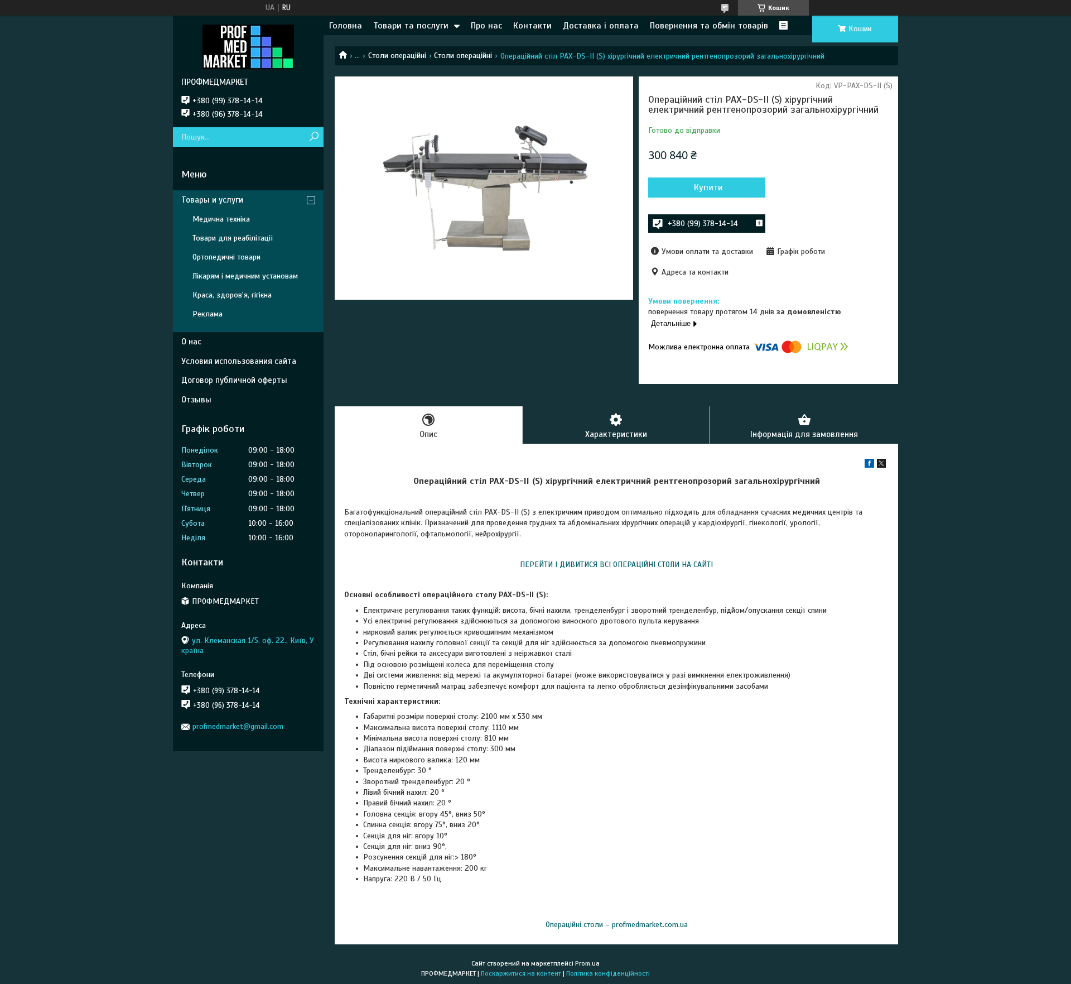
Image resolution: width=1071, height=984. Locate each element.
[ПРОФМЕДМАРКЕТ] (248, 46)
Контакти (532, 25)
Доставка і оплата (601, 25)
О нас (191, 342)
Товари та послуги (410, 25)
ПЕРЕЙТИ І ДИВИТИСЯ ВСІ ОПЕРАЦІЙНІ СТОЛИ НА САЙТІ (616, 564)
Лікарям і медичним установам (245, 276)
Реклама (207, 314)
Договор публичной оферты (234, 380)
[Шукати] (314, 137)
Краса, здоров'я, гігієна (232, 295)
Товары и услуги (212, 200)
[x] (881, 465)
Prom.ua (587, 963)
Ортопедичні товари (226, 257)
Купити (708, 187)
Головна (345, 25)
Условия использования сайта (238, 361)
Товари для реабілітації (232, 238)
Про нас (486, 25)
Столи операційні (397, 55)
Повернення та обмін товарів (709, 25)
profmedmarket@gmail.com (237, 726)
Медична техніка (221, 219)
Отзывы (196, 400)
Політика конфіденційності (608, 973)
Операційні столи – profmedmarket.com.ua (617, 924)
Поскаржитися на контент (521, 973)
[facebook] (869, 465)
